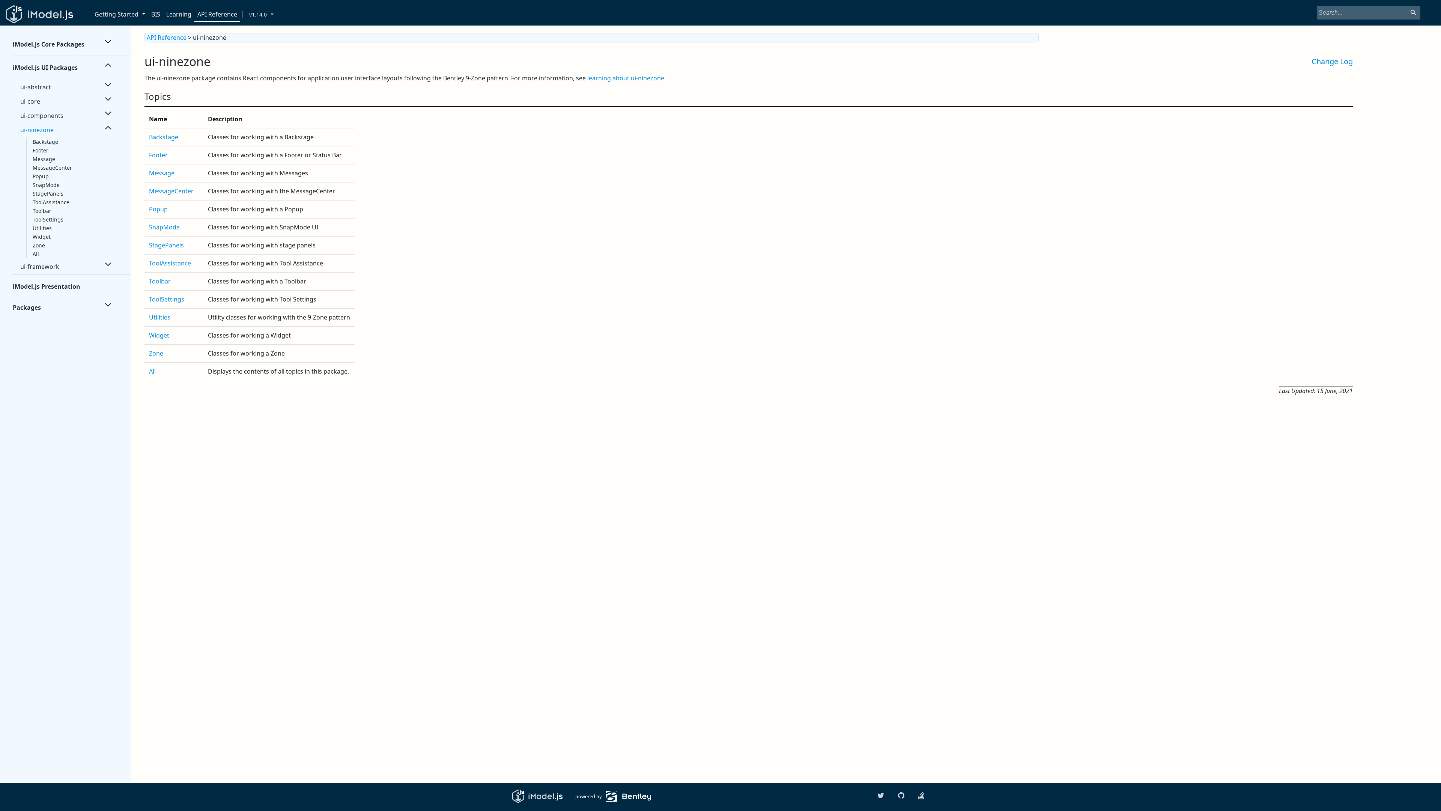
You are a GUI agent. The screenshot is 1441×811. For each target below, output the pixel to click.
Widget (42, 236)
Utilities (42, 228)
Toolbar (42, 210)
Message (44, 159)
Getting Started (116, 14)
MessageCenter (52, 167)
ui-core (30, 101)
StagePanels (48, 193)
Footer (40, 150)
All (36, 254)
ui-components (41, 116)
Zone (39, 245)
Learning (178, 14)
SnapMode (46, 184)
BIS (155, 14)
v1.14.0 (258, 14)
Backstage (45, 141)
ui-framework (39, 266)
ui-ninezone (37, 130)
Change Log (1332, 61)
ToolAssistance (51, 202)
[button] (145, 14)
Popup (41, 176)
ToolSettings (48, 219)
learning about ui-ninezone (625, 78)
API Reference (217, 14)
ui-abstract (35, 87)
